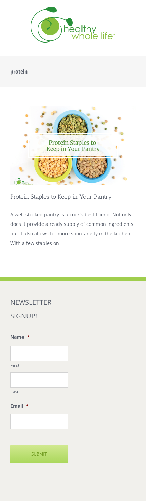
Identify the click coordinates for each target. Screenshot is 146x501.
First (15, 365)
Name (20, 337)
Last (15, 391)
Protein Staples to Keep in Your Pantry (61, 196)
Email (19, 406)
